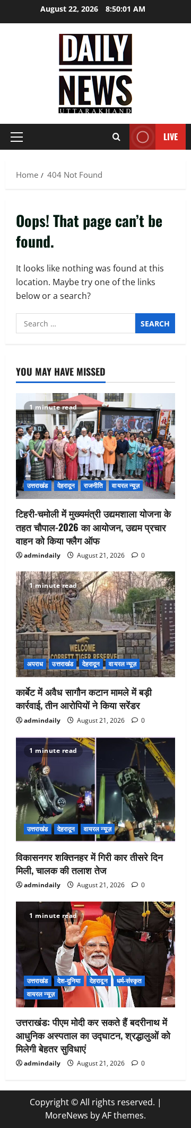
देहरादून (66, 485)
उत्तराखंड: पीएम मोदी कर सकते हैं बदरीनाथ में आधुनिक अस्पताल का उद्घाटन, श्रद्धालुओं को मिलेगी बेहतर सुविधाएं (93, 1035)
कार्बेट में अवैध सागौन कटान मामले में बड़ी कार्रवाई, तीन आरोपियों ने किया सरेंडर (84, 698)
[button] (16, 137)
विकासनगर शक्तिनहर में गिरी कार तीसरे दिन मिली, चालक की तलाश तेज (89, 863)
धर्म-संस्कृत (129, 980)
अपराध (35, 663)
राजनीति (93, 485)
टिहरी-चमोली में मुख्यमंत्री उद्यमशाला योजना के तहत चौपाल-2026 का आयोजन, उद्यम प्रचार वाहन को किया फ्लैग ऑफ (93, 526)
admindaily (42, 555)
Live (170, 136)
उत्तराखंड (37, 485)
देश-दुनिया (69, 980)
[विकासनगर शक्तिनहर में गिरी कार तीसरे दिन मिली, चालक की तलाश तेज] (95, 789)
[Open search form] (116, 136)
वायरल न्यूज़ (126, 485)
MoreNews (66, 1115)
